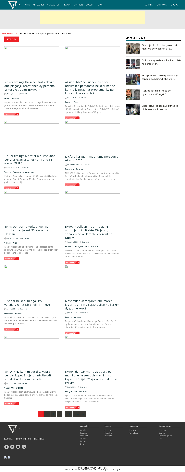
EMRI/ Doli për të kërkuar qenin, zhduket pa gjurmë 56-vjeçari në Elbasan (26, 230)
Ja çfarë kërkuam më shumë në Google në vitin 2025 (91, 158)
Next (78, 414)
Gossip (89, 4)
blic (77, 102)
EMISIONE (161, 4)
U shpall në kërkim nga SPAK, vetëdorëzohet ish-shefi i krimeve (27, 303)
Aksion (69, 102)
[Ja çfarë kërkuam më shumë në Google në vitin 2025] (92, 136)
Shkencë (132, 430)
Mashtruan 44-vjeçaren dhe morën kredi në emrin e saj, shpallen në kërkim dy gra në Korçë (92, 304)
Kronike (83, 433)
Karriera (8, 439)
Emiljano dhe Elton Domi (87, 247)
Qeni (16, 243)
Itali (8, 98)
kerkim (16, 98)
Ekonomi (84, 435)
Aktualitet (53, 4)
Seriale (162, 433)
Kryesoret (38, 4)
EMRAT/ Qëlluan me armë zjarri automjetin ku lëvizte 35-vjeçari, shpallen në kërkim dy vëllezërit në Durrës (88, 232)
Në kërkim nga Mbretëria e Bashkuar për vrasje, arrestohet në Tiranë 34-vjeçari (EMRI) (29, 159)
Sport (101, 4)
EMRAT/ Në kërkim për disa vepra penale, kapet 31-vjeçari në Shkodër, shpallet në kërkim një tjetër (28, 375)
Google (80, 169)
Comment (23, 94)
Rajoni (67, 4)
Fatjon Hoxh (71, 392)
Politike (83, 430)
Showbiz (108, 433)
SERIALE (148, 4)
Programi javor (165, 435)
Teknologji (133, 433)
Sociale (83, 438)
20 (68, 414)
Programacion (165, 426)
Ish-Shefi (9, 313)
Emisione (163, 430)
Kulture (83, 441)
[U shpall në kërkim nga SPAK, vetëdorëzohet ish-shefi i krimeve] (31, 281)
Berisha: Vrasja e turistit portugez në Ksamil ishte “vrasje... (46, 33)
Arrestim (10, 388)
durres (69, 247)
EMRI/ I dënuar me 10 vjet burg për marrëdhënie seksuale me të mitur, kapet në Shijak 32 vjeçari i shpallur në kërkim (91, 377)
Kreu (27, 4)
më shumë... (10, 114)
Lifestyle (108, 435)
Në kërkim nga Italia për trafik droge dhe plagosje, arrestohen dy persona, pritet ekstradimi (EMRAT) (29, 86)
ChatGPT (70, 169)
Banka (69, 317)
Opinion (78, 4)
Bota (82, 444)
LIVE (173, 4)
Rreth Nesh (39, 439)
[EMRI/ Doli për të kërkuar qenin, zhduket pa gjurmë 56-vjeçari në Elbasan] (31, 206)
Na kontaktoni (23, 439)
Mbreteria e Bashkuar (24, 172)
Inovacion (133, 426)
